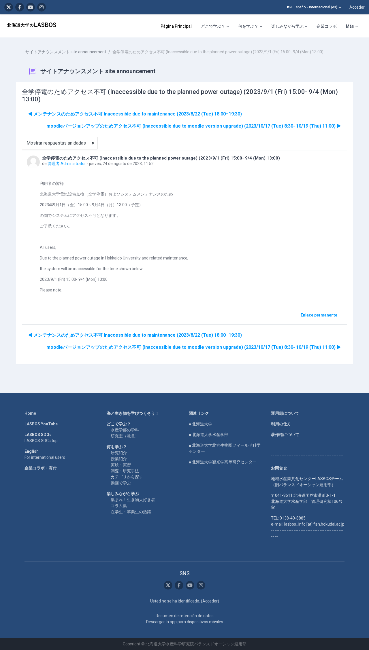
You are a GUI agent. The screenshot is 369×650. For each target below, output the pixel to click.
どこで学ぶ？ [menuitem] (213, 26)
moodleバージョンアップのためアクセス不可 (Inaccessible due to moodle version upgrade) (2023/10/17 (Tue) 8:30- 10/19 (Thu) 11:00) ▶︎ (193, 126)
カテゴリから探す (127, 477)
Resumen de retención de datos (185, 615)
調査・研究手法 (125, 471)
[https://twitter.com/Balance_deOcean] (8, 7)
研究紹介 (119, 452)
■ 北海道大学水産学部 (208, 434)
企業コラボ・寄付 (41, 468)
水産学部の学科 (125, 430)
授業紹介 (119, 458)
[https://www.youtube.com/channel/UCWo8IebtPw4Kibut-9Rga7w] (30, 7)
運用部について (285, 413)
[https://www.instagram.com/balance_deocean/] (41, 7)
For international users (45, 457)
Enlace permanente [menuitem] (319, 315)
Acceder (357, 7)
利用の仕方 (281, 424)
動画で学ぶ (121, 483)
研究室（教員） (125, 436)
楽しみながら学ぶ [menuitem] (287, 26)
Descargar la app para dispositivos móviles (184, 621)
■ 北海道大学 (200, 424)
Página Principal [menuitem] (176, 26)
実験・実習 (121, 465)
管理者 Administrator (67, 163)
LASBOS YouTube (41, 424)
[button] (314, 7)
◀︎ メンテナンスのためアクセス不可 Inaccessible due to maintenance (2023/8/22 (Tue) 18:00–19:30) (135, 114)
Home (30, 413)
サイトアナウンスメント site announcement (65, 52)
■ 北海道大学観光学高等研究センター (223, 462)
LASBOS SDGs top (41, 440)
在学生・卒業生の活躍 (131, 511)
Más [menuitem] (350, 26)
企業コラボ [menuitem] (327, 26)
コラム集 (119, 505)
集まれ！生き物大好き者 (133, 499)
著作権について (285, 434)
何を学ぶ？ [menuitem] (248, 26)
